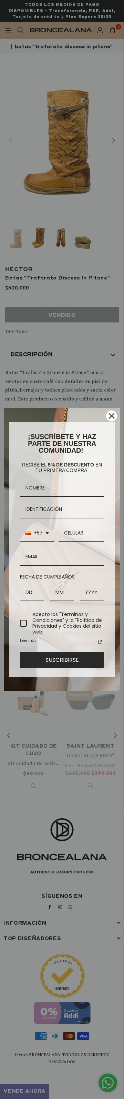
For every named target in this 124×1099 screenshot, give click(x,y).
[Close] (111, 416)
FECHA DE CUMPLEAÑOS (47, 576)
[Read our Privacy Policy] (100, 642)
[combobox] (37, 533)
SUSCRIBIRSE (62, 660)
